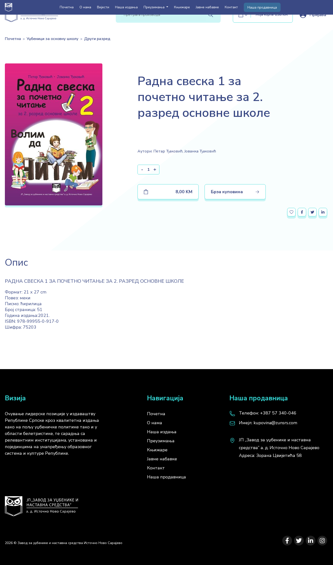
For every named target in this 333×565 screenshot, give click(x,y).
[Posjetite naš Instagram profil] (322, 540)
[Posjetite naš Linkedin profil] (310, 540)
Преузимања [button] (155, 7)
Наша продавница (262, 7)
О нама (85, 7)
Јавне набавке (207, 7)
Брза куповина (227, 192)
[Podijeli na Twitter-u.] (312, 212)
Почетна (67, 7)
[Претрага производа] (210, 14)
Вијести (103, 7)
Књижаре (182, 7)
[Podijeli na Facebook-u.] (302, 212)
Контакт (231, 7)
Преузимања (161, 441)
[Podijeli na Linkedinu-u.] (323, 212)
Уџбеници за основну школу (52, 38)
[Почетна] (41, 503)
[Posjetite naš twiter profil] (299, 540)
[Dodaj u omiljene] (291, 212)
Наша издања (126, 7)
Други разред (97, 38)
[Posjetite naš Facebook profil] (287, 540)
